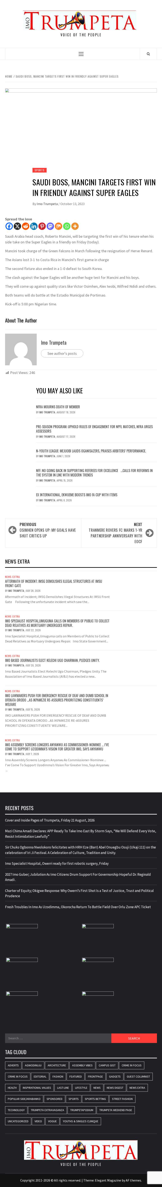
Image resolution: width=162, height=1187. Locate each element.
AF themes (133, 1180)
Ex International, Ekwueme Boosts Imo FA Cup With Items (76, 494)
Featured (75, 1076)
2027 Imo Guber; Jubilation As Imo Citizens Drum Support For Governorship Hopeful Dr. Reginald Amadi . (78, 877)
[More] (75, 226)
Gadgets (115, 1076)
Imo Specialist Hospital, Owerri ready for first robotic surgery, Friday (57, 863)
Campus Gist (107, 1065)
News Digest (115, 1088)
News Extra (12, 577)
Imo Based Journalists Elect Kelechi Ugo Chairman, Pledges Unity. (52, 660)
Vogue (52, 1121)
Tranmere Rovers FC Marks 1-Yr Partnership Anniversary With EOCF (115, 533)
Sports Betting (95, 1099)
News (97, 1088)
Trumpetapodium (81, 1110)
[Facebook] (9, 226)
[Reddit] (25, 226)
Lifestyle (81, 1088)
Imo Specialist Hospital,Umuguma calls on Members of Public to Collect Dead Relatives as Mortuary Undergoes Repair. (57, 623)
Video (38, 1121)
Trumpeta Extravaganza (47, 1110)
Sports (40, 170)
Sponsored (54, 1099)
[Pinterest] (42, 226)
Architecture (57, 1065)
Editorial (40, 1076)
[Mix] (58, 226)
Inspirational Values (37, 1088)
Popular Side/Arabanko (24, 1099)
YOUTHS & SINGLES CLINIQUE (80, 1121)
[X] (17, 226)
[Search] (148, 53)
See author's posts (62, 353)
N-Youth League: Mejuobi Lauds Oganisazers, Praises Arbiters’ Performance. (91, 450)
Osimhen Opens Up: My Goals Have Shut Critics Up (48, 530)
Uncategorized (18, 1121)
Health (12, 1088)
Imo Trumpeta (47, 204)
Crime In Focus (132, 1065)
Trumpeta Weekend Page (115, 1110)
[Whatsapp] (66, 226)
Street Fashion (122, 1099)
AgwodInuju (33, 1065)
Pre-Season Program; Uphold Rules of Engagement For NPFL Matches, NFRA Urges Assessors (94, 429)
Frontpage (95, 1076)
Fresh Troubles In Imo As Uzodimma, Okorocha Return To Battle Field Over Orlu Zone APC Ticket (78, 907)
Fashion (58, 1076)
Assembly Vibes (82, 1065)
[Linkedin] (34, 226)
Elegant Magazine (108, 1180)
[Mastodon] (50, 226)
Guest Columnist (138, 1076)
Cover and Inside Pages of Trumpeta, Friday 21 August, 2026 (49, 820)
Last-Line (63, 1088)
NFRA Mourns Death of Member (58, 406)
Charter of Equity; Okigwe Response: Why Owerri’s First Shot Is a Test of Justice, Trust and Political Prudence (79, 893)
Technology (16, 1110)
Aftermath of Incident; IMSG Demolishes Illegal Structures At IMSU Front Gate (53, 583)
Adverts (13, 1065)
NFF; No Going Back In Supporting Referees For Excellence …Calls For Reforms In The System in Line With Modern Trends (94, 472)
